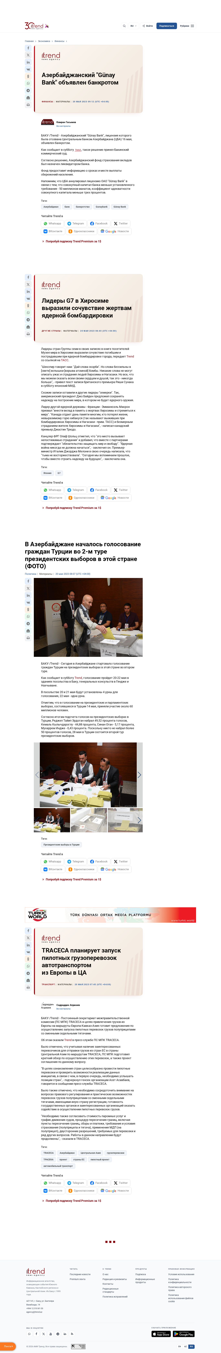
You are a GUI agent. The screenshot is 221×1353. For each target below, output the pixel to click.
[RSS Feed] (72, 1334)
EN (179, 1346)
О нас (105, 1274)
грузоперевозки (115, 1153)
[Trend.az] (37, 25)
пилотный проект (100, 1159)
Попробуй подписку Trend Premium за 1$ (73, 241)
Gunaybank (101, 206)
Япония (47, 473)
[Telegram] (58, 1334)
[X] (43, 1334)
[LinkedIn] (65, 1334)
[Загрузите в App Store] (161, 1334)
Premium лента (77, 1279)
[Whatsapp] (29, 1334)
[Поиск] (124, 26)
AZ (185, 1346)
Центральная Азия (91, 1153)
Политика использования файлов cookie (180, 1298)
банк (67, 206)
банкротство (83, 206)
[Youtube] (51, 1334)
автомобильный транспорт (58, 1166)
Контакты (108, 1284)
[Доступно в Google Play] (184, 1334)
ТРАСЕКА (48, 1159)
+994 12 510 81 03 (34, 1308)
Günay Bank (120, 206)
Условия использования (181, 1274)
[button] (28, 48)
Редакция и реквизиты (115, 1279)
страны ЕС (78, 1159)
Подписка (140, 1274)
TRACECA (49, 1153)
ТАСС (64, 360)
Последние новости (80, 1274)
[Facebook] (36, 1334)
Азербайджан (51, 206)
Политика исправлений (115, 1296)
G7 (59, 473)
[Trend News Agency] (35, 1272)
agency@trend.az (34, 1312)
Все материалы (63, 126)
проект (63, 1159)
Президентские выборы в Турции (61, 844)
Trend (78, 150)
